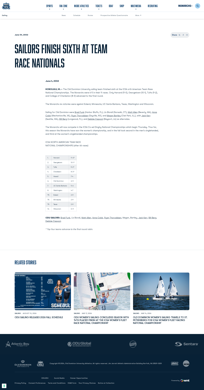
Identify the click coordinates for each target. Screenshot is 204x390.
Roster (90, 15)
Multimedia (136, 6)
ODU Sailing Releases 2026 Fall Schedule (39, 317)
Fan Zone (63, 6)
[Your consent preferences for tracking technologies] (4, 386)
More (137, 15)
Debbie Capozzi (95, 119)
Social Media (59, 378)
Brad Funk (79, 112)
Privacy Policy (20, 383)
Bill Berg (63, 119)
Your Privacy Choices (87, 383)
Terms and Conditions (56, 383)
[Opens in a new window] (174, 363)
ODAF (111, 6)
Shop (122, 6)
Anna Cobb (97, 218)
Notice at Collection (106, 383)
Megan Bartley (114, 115)
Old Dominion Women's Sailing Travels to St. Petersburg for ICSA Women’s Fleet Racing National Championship (160, 320)
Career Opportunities (79, 378)
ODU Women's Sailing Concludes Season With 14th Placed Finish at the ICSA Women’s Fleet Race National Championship (101, 320)
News (64, 15)
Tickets (99, 6)
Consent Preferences (36, 383)
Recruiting (153, 6)
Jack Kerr (146, 115)
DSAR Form (72, 383)
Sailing (18, 313)
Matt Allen (133, 112)
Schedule (76, 15)
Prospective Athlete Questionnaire (114, 15)
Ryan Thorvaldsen (79, 115)
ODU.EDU (44, 378)
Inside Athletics (81, 6)
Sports (49, 6)
